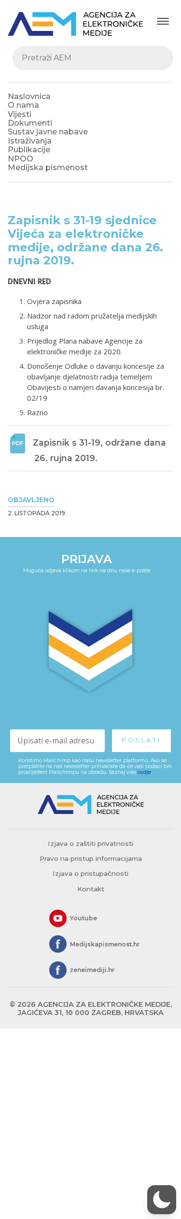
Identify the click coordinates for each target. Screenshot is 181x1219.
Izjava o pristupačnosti (90, 873)
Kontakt (90, 889)
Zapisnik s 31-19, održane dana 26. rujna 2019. (100, 450)
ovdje (144, 772)
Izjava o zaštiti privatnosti (90, 843)
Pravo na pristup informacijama (91, 858)
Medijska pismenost (48, 167)
